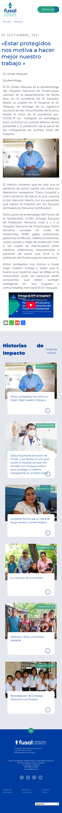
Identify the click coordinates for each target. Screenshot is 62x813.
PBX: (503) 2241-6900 (31, 767)
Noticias (18, 22)
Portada (7, 22)
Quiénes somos (45, 791)
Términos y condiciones (27, 791)
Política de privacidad (7, 791)
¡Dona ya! (48, 9)
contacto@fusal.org (31, 769)
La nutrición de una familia (27, 578)
